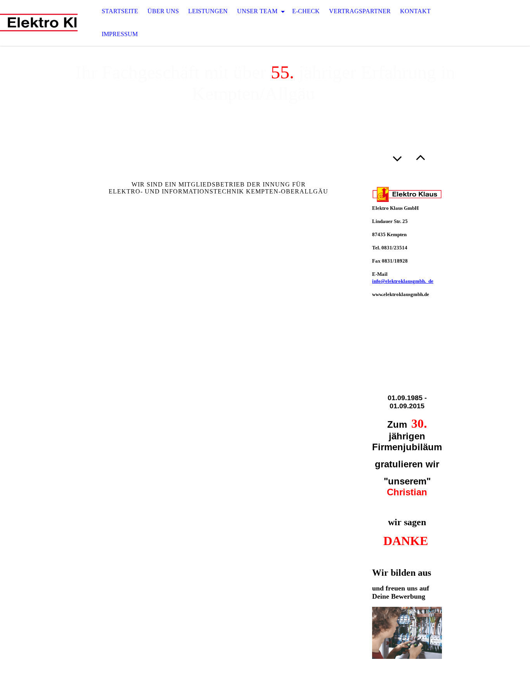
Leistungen (208, 11)
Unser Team (258, 11)
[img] (39, 23)
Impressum (120, 34)
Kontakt (415, 11)
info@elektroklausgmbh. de (402, 281)
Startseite (120, 11)
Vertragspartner (360, 11)
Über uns (163, 11)
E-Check (306, 11)
